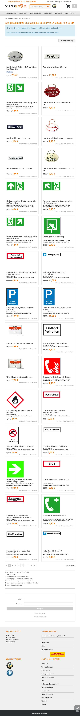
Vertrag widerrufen (46, 667)
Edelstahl (58, 13)
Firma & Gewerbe (35, 13)
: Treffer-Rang (66, 40)
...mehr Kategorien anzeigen (14, 585)
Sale (66, 13)
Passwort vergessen (40, 613)
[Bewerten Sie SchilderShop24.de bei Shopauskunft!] (9, 672)
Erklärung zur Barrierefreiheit (49, 684)
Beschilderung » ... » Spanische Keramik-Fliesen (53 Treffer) (22, 583)
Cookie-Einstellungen (47, 687)
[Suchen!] (48, 7)
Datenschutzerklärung (47, 677)
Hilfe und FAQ (45, 691)
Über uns (43, 701)
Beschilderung (11, 13)
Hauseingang (23, 13)
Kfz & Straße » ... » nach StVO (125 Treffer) (17, 572)
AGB (42, 681)
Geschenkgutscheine (47, 694)
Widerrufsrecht (45, 670)
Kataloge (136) (26, 18)
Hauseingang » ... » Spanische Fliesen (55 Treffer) (19, 579)
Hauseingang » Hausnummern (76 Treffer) (17, 576)
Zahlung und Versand (47, 674)
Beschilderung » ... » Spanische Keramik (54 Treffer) (20, 581)
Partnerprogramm (46, 698)
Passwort (18, 604)
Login (19, 599)
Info (72, 13)
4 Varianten (9, 72)
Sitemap (43, 704)
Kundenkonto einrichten (40, 617)
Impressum (44, 664)
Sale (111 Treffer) (11, 574)
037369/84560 (66, 2)
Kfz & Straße (48, 13)
